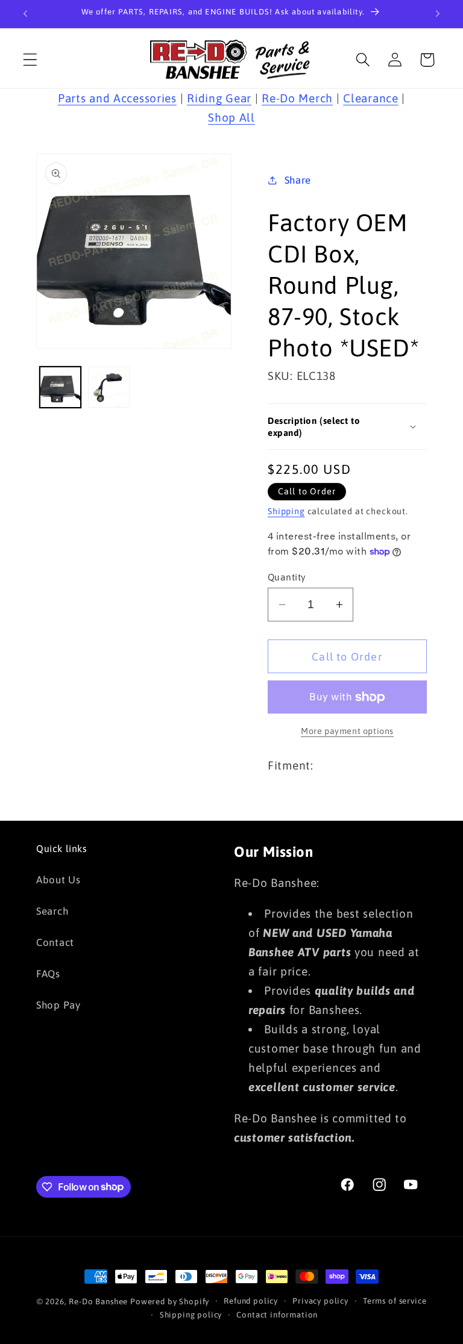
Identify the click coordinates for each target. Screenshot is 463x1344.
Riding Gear (219, 98)
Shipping (286, 511)
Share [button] (298, 180)
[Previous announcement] (25, 14)
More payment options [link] (347, 731)
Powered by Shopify (169, 1301)
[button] (30, 60)
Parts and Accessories (117, 98)
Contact (55, 942)
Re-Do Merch (297, 98)
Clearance (370, 98)
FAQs (48, 974)
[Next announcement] (437, 14)
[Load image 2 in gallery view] (108, 387)
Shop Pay (58, 1005)
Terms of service (394, 1300)
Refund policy (251, 1300)
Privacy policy (320, 1300)
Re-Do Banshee (98, 1301)
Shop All (231, 117)
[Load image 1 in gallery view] (60, 387)
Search (52, 911)
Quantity (287, 576)
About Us (58, 880)
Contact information (277, 1314)
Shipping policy (191, 1314)
